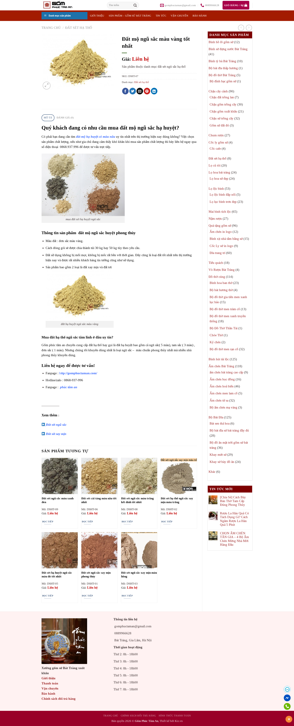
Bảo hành (200, 15)
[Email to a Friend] (139, 91)
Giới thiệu (48, 678)
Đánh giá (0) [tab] (65, 117)
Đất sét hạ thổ (78, 27)
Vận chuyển (179, 15)
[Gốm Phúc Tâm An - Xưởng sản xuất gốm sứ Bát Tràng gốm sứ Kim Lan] (61, 5)
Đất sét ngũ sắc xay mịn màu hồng (139, 574)
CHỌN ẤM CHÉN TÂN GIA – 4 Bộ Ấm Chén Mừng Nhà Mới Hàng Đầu (234, 538)
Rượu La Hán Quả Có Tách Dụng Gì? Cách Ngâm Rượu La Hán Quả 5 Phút (234, 518)
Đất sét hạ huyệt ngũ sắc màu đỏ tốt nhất (57, 574)
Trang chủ (51, 27)
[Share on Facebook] (125, 91)
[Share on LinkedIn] (154, 91)
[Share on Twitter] (132, 91)
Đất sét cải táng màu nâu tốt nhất (99, 500)
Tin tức (161, 15)
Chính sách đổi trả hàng (59, 698)
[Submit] (135, 5)
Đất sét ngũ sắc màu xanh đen (58, 500)
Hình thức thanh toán (175, 715)
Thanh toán (50, 683)
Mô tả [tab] (48, 117)
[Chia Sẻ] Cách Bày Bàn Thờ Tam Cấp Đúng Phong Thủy (233, 501)
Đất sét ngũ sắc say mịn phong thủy (96, 574)
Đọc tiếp (47, 521)
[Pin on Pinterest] (147, 91)
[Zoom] (46, 85)
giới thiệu (97, 15)
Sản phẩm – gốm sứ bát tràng (130, 15)
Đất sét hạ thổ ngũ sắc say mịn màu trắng (177, 500)
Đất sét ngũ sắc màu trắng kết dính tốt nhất (137, 500)
